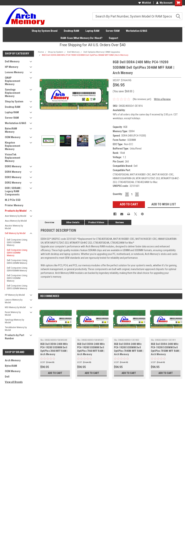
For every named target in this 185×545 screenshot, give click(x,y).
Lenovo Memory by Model (13, 301)
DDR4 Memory (13, 171)
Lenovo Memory (14, 72)
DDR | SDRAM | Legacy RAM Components (13, 191)
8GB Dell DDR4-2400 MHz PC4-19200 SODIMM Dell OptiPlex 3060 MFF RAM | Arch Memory (54, 349)
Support (113, 38)
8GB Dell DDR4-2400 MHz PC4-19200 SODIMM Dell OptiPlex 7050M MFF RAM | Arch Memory (165, 349)
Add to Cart (55, 373)
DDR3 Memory (13, 177)
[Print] (128, 214)
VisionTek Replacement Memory (12, 158)
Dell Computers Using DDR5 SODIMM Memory (17, 278)
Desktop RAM (71, 30)
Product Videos (96, 222)
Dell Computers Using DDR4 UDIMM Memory (17, 261)
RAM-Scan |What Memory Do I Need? (81, 38)
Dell (7, 376)
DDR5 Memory (13, 166)
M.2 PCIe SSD (13, 200)
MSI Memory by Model (15, 307)
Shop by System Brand (44, 30)
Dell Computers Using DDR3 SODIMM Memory (17, 242)
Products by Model (16, 210)
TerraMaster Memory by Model (16, 328)
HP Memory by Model (15, 295)
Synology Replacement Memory (12, 93)
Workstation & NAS (136, 30)
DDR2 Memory (13, 182)
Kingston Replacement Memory (12, 146)
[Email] (121, 214)
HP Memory (11, 67)
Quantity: (117, 194)
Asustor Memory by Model (14, 227)
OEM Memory (12, 137)
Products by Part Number (14, 337)
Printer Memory (14, 205)
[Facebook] (114, 214)
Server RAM (113, 30)
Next (106, 95)
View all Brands (14, 382)
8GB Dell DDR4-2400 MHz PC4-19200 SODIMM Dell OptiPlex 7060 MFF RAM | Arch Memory (91, 349)
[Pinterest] (142, 214)
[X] (135, 214)
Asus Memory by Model (16, 220)
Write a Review (162, 99)
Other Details (72, 222)
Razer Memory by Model (13, 313)
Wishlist (146, 2)
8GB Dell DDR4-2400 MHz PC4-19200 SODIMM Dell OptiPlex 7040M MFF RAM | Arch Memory (128, 349)
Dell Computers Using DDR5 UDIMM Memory (17, 287)
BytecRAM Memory (11, 130)
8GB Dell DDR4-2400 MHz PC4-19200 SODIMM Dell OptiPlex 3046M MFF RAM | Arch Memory (85, 55)
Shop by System (14, 101)
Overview (49, 222)
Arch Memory (13, 360)
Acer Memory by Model (15, 216)
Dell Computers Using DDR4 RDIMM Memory (17, 269)
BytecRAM (11, 365)
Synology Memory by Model (14, 321)
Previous (41, 95)
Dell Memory (12, 61)
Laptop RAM (92, 30)
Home (41, 52)
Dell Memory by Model (15, 233)
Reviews (119, 222)
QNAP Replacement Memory (12, 81)
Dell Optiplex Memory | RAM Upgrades (101, 52)
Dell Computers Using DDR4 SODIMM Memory (17, 253)
